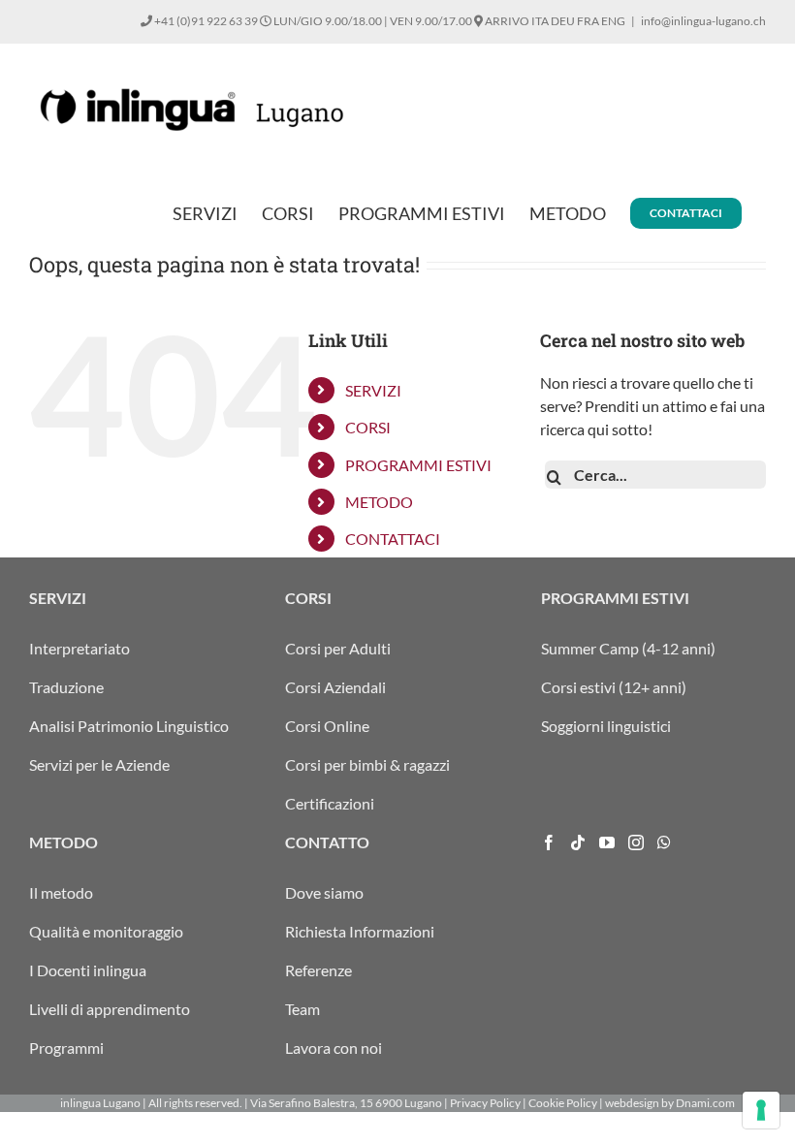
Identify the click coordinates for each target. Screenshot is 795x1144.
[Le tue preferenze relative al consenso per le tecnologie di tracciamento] (761, 1110)
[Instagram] (636, 842)
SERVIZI (373, 390)
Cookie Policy (562, 1103)
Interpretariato (79, 648)
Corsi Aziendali (335, 687)
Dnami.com (705, 1103)
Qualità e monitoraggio (106, 931)
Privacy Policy (485, 1103)
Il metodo (61, 892)
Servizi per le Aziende (99, 764)
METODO (379, 502)
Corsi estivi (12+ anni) (613, 687)
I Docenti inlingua (87, 970)
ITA (540, 21)
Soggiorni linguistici (606, 725)
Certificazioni (329, 803)
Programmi (66, 1047)
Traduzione (66, 687)
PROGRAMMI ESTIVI (418, 465)
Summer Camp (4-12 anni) (628, 648)
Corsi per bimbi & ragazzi (367, 764)
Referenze (318, 970)
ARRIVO (506, 21)
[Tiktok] (578, 842)
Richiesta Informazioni (359, 931)
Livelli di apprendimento (109, 1009)
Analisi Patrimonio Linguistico (129, 725)
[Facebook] (548, 842)
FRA (588, 21)
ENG (613, 21)
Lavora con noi (333, 1047)
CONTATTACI (392, 538)
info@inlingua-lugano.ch (703, 21)
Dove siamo (324, 892)
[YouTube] (607, 842)
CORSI (368, 427)
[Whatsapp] (664, 842)
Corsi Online (327, 725)
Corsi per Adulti (338, 648)
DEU (563, 21)
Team (302, 1009)
